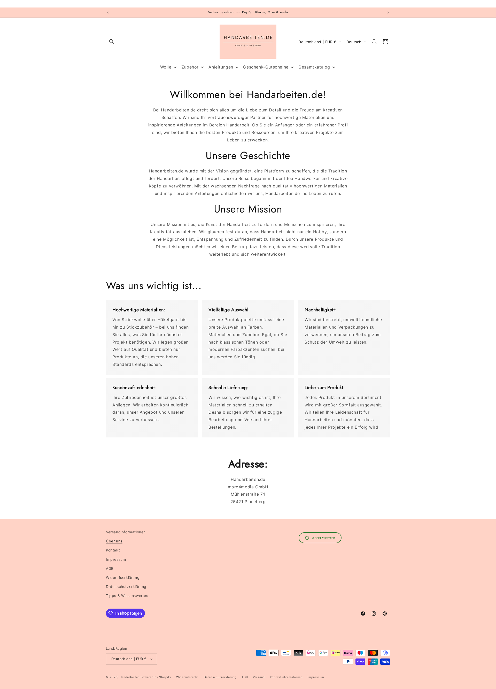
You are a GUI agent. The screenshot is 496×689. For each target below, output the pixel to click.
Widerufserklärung (123, 577)
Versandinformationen (126, 532)
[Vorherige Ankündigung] (107, 12)
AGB (110, 568)
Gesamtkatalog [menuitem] (314, 67)
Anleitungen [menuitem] (220, 67)
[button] (111, 41)
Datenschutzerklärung (126, 586)
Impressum (116, 559)
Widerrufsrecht (187, 677)
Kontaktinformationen (286, 677)
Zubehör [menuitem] (190, 67)
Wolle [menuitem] (166, 67)
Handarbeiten (130, 677)
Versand (259, 677)
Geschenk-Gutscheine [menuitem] (265, 67)
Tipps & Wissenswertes (127, 595)
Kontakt (113, 550)
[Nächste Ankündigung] (388, 12)
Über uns (114, 541)
